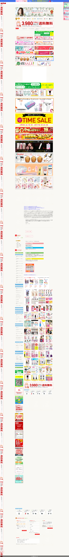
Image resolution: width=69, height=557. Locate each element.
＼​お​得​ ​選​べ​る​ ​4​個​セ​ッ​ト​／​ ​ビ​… (36, 285)
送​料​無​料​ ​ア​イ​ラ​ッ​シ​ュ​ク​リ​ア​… (26, 285)
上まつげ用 (35, 206)
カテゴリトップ (26, 206)
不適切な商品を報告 (36, 241)
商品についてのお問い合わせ (29, 241)
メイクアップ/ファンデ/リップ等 (32, 208)
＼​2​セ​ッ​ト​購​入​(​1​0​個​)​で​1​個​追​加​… (31, 285)
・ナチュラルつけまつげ (31, 206)
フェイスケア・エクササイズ (36, 209)
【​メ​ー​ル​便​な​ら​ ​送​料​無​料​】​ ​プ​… (41, 285)
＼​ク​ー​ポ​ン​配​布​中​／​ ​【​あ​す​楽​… (46, 285)
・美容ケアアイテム (30, 209)
